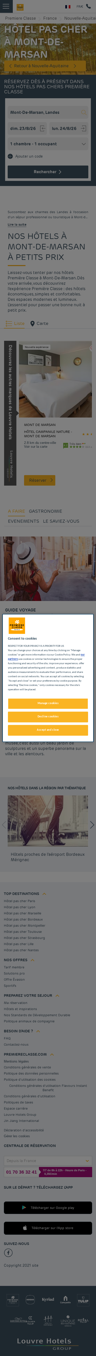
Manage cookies (48, 703)
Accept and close (48, 730)
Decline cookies (48, 716)
